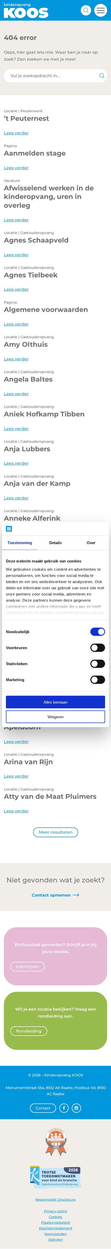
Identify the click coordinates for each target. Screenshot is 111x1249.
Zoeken (86, 10)
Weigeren (55, 716)
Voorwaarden (55, 1234)
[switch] (97, 648)
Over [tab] (91, 543)
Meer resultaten (56, 832)
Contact (43, 1108)
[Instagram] (76, 1108)
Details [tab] (55, 543)
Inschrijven (27, 966)
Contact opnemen (51, 895)
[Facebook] (64, 1108)
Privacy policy (55, 1211)
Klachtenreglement (55, 1228)
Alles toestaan (55, 702)
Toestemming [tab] (19, 543)
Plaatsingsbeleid (55, 1222)
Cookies (55, 1217)
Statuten (55, 1239)
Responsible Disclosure (55, 1200)
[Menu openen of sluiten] (100, 10)
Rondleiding (29, 1031)
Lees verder (16, 133)
